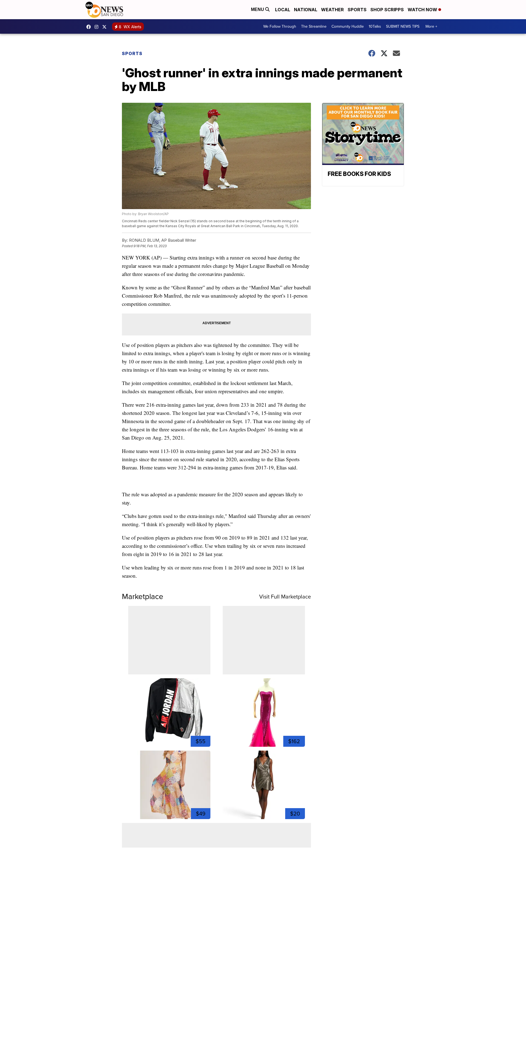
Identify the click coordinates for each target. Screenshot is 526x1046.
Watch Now (423, 9)
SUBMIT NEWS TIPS (402, 26)
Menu (258, 9)
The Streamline (314, 26)
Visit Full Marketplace (285, 596)
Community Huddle (347, 26)
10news (105, 27)
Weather (332, 9)
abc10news (89, 27)
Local (282, 9)
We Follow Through (279, 26)
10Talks (375, 26)
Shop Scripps (387, 9)
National (305, 9)
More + (431, 26)
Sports (357, 9)
